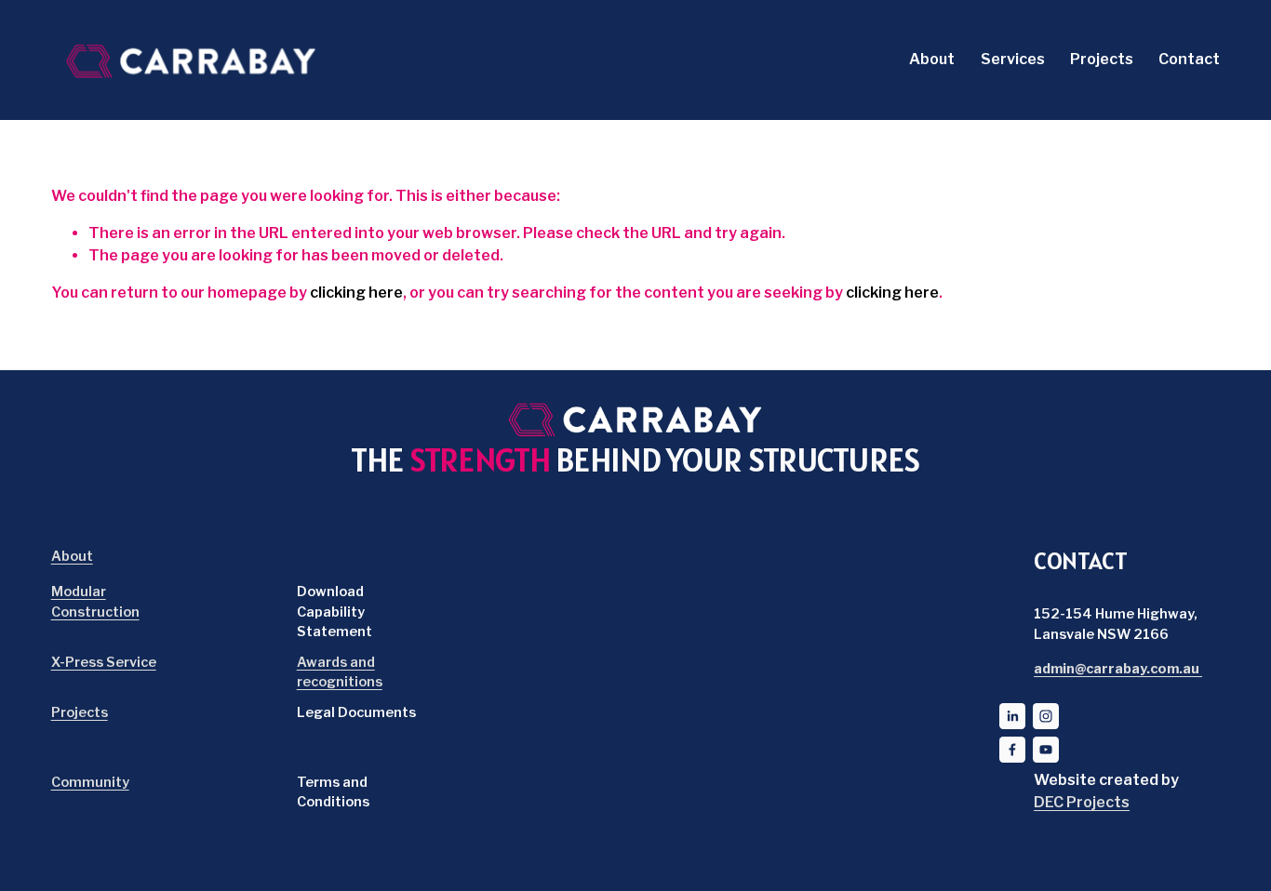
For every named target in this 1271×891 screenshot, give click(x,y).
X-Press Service (103, 662)
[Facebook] (1012, 750)
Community (90, 782)
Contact (1189, 59)
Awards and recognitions (339, 672)
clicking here (356, 292)
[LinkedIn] (1012, 716)
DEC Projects (1082, 802)
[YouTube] (1046, 750)
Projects (1101, 59)
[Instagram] (1046, 716)
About (932, 59)
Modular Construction (95, 601)
